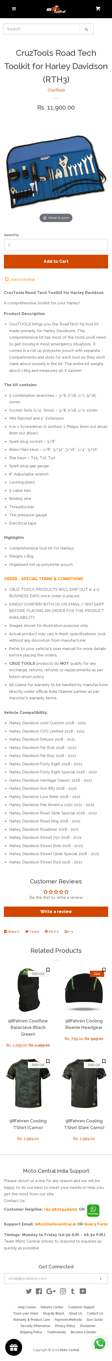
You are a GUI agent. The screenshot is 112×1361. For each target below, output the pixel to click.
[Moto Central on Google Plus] (51, 1292)
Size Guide (94, 1320)
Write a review (56, 911)
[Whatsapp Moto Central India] (93, 1209)
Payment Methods (68, 1320)
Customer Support (81, 1307)
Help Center (27, 1307)
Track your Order (25, 1313)
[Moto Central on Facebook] (39, 1292)
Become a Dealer (83, 1332)
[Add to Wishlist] (48, 970)
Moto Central (69, 1350)
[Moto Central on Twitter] (29, 1292)
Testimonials (56, 1332)
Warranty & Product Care (31, 1320)
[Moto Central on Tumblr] (73, 1292)
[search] (41, 29)
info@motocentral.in (55, 1224)
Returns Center (52, 1307)
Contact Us (95, 1313)
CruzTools (56, 90)
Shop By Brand (53, 1313)
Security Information (35, 1326)
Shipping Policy (31, 1332)
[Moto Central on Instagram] (63, 1292)
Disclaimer (88, 1326)
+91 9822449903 (60, 1209)
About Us (75, 1313)
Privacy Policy (65, 1326)
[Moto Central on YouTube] (83, 1292)
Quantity (11, 235)
